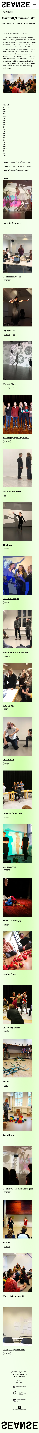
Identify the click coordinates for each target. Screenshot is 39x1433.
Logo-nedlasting (19, 1376)
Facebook (20, 1380)
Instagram (19, 1382)
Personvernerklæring (20, 1374)
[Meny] (34, 4)
